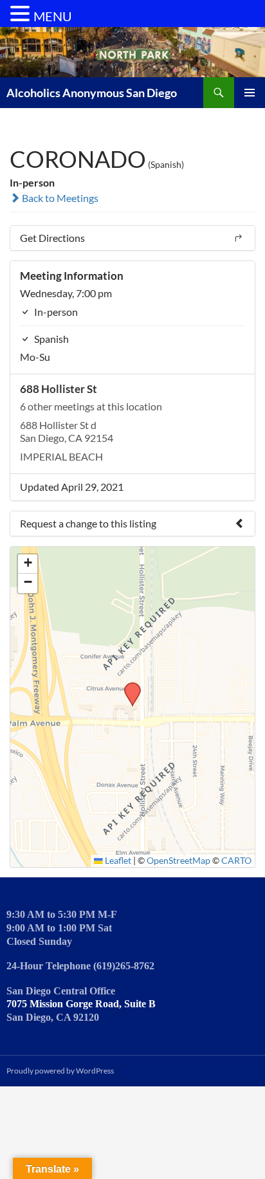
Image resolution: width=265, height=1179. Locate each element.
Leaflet (117, 860)
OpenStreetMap (178, 860)
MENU (52, 16)
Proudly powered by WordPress (60, 1070)
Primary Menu (249, 92)
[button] (128, 686)
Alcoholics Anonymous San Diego (91, 93)
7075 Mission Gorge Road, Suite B (81, 1003)
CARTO (236, 860)
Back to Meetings (59, 198)
